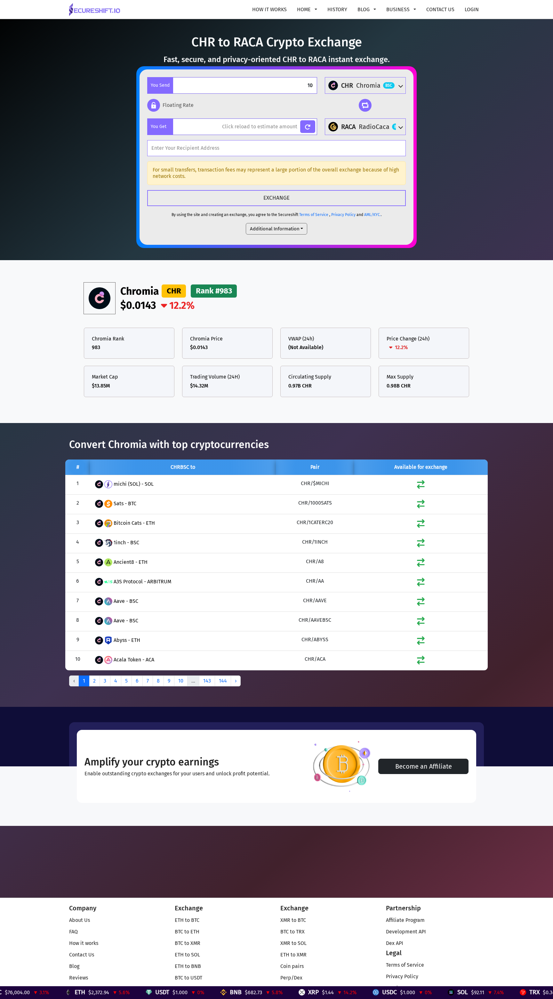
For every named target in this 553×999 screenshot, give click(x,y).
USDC (358, 992)
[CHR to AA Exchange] (421, 583)
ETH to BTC (187, 920)
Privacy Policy (343, 214)
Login (472, 9)
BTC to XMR (187, 943)
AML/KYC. (372, 214)
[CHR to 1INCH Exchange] (421, 544)
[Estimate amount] (307, 126)
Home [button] (304, 9)
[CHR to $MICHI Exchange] (421, 486)
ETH (49, 992)
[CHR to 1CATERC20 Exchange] (421, 525)
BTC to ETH (187, 932)
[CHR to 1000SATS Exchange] (421, 505)
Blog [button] (364, 9)
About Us (79, 920)
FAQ (73, 932)
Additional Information (275, 229)
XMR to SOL (293, 943)
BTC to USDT (188, 978)
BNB (205, 992)
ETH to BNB (188, 966)
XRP (282, 992)
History (337, 9)
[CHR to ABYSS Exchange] (421, 642)
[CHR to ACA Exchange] (421, 662)
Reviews (78, 978)
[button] (170, 105)
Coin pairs (292, 966)
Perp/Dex (291, 978)
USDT (131, 992)
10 (180, 681)
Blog (74, 966)
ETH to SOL (187, 955)
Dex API (394, 943)
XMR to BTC (293, 920)
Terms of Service (313, 214)
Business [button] (398, 9)
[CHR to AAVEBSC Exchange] (421, 622)
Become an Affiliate (423, 766)
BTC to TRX (292, 932)
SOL (432, 992)
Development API (406, 932)
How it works (269, 9)
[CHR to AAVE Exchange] (421, 603)
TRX (504, 992)
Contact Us (440, 9)
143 (207, 681)
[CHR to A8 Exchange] (421, 564)
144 (223, 681)
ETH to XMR (293, 955)
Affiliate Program (405, 920)
